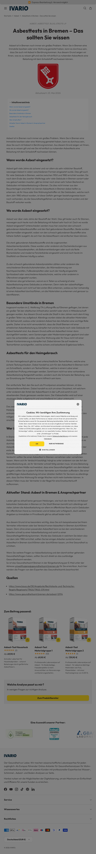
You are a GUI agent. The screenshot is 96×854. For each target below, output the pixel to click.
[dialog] (48, 427)
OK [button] (37, 444)
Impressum (48, 438)
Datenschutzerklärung (60, 436)
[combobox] (78, 404)
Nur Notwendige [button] (56, 444)
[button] (48, 449)
